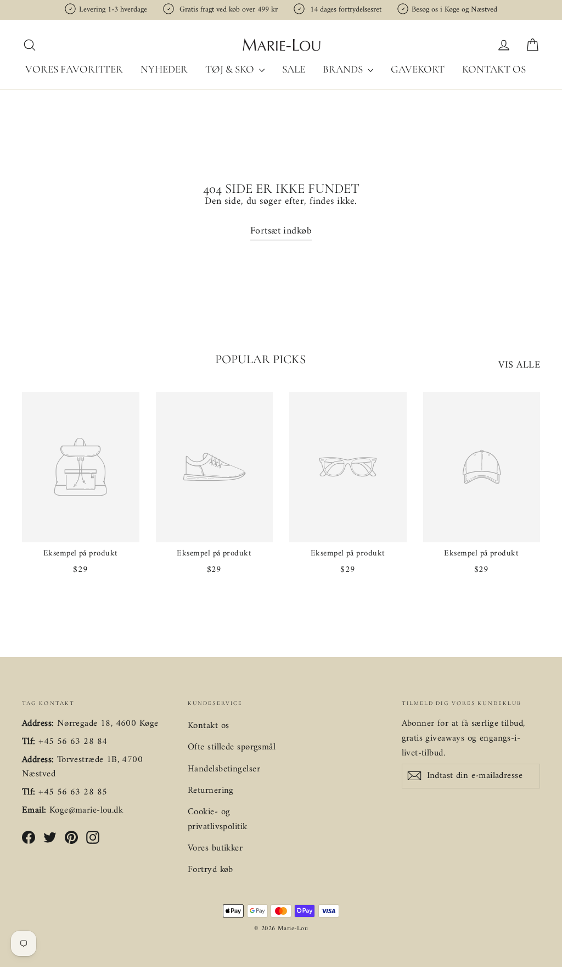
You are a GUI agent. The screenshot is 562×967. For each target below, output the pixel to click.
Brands (344, 69)
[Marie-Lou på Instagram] (92, 838)
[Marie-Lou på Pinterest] (71, 838)
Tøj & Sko (230, 69)
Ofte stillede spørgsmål (232, 747)
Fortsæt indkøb (281, 231)
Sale (293, 69)
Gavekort (418, 69)
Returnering (211, 790)
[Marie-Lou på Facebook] (28, 838)
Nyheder (164, 69)
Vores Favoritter (74, 69)
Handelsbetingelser (224, 769)
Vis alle (519, 365)
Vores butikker (215, 848)
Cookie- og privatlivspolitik (218, 819)
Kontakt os (494, 69)
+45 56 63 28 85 (72, 792)
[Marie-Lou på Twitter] (50, 838)
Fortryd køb (210, 870)
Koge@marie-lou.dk (86, 810)
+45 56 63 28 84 (72, 741)
